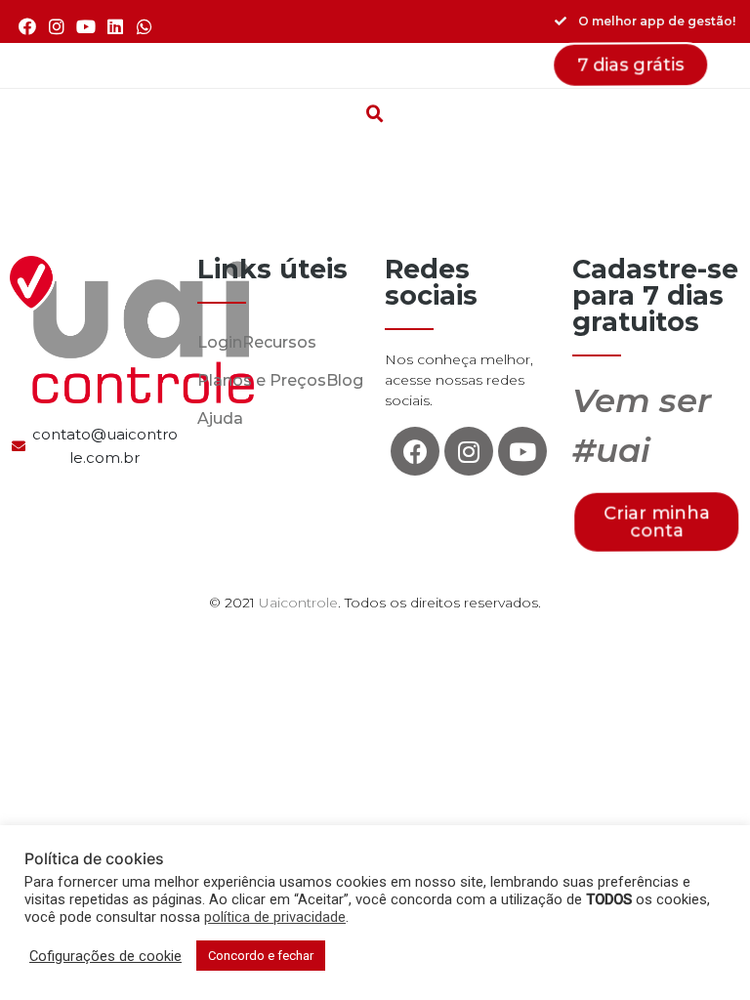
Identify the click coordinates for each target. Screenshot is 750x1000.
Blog (344, 380)
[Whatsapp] (145, 26)
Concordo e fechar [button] (260, 955)
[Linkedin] (116, 26)
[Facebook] (27, 26)
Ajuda (220, 418)
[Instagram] (56, 26)
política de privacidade (275, 917)
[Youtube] (85, 26)
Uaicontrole (298, 602)
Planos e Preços (261, 380)
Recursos (279, 342)
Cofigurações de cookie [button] (105, 956)
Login (219, 342)
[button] (375, 65)
